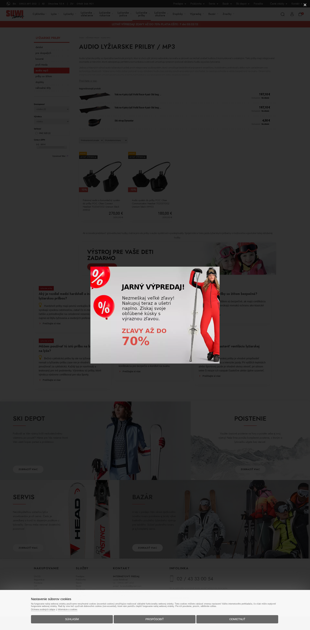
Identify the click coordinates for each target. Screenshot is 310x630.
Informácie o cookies (67, 609)
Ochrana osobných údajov (43, 609)
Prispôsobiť (154, 619)
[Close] (305, 5)
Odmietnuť (237, 619)
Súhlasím (72, 619)
